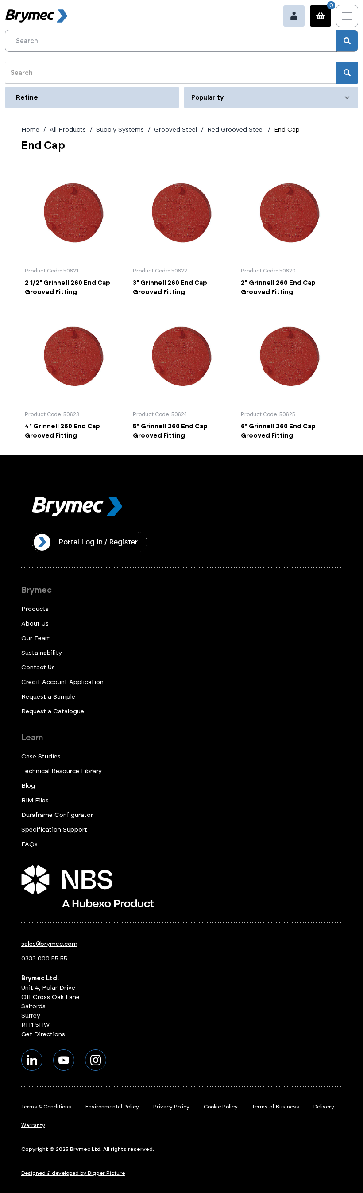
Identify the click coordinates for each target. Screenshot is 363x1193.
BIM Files (35, 800)
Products (35, 609)
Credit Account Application (62, 682)
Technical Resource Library (61, 771)
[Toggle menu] (347, 16)
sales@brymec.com (49, 944)
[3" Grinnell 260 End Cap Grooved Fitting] (181, 230)
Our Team (36, 638)
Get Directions (43, 1034)
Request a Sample (48, 696)
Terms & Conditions (46, 1107)
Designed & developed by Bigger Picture (73, 1173)
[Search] (347, 40)
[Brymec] (36, 16)
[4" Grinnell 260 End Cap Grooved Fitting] (73, 374)
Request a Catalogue (52, 711)
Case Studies (41, 756)
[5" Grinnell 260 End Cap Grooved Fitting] (181, 374)
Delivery (323, 1107)
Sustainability (41, 653)
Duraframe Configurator (57, 815)
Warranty (33, 1125)
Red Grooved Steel (235, 129)
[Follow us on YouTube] (63, 1060)
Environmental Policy (112, 1107)
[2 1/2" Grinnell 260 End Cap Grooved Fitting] (73, 230)
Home (30, 129)
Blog (28, 785)
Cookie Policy (221, 1107)
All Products (68, 129)
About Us (35, 623)
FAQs (29, 844)
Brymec (36, 590)
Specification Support (54, 829)
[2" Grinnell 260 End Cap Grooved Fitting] (289, 230)
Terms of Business (275, 1107)
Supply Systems (120, 129)
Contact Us (38, 667)
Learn (32, 737)
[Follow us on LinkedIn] (31, 1060)
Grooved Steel (175, 129)
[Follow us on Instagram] (95, 1060)
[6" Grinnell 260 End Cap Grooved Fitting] (289, 374)
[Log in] (294, 16)
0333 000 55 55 (44, 958)
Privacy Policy (171, 1107)
